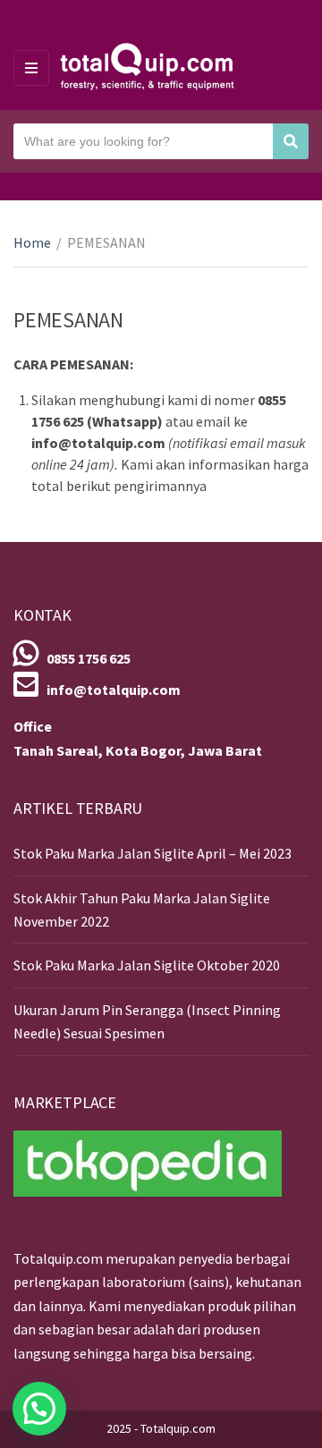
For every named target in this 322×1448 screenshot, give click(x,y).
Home (32, 242)
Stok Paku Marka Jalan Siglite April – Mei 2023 (152, 853)
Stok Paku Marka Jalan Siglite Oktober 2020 (146, 965)
